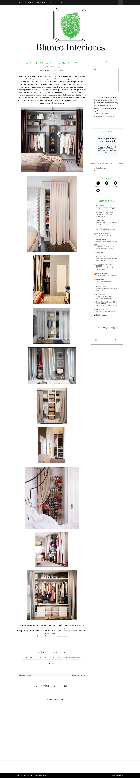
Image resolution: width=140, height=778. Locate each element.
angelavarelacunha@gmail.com (104, 116)
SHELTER (99, 252)
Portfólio (28, 2)
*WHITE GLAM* (102, 233)
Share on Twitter (55, 658)
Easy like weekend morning (105, 311)
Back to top (116, 775)
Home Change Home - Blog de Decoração (106, 303)
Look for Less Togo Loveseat (106, 241)
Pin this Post (74, 658)
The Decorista (101, 315)
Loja (37, 2)
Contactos (59, 2)
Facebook (98, 186)
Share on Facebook (33, 658)
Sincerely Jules (101, 228)
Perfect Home (101, 274)
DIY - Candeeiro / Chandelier (106, 305)
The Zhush (100, 205)
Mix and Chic (101, 245)
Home (19, 2)
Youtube (98, 193)
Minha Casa (46, 2)
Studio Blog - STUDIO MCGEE (104, 265)
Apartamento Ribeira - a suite (106, 275)
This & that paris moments (105, 230)
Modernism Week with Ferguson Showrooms (104, 297)
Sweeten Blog (101, 220)
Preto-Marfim (101, 309)
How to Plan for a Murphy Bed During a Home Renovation (107, 223)
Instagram (107, 186)
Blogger (114, 328)
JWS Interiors (101, 294)
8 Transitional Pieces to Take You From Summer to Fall (106, 208)
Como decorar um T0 (103, 235)
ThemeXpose (33, 775)
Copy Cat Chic (101, 239)
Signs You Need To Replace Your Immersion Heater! (105, 248)
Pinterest (115, 186)
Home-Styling (101, 279)
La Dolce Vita (101, 257)
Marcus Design (101, 287)
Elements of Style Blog (104, 213)
